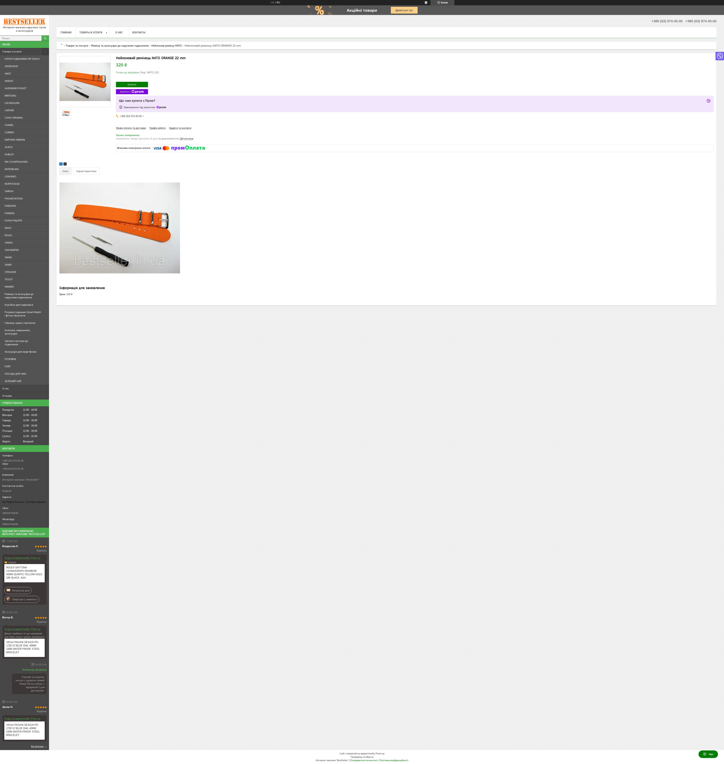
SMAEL (8, 257)
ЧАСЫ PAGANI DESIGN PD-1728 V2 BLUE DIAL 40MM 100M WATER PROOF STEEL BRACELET (23, 647)
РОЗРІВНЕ (10, 359)
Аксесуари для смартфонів (20, 351)
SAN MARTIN (12, 250)
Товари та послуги (77, 45)
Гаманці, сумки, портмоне (20, 323)
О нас (5, 388)
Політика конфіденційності (394, 760)
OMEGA (9, 191)
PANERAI (9, 213)
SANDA (9, 242)
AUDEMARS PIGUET (15, 88)
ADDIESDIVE (11, 66)
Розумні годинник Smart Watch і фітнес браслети (23, 313)
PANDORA (10, 205)
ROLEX (8, 235)
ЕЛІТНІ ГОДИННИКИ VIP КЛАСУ (22, 58)
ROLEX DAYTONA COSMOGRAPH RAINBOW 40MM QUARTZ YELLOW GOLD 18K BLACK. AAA (24, 572)
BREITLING (10, 95)
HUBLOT (9, 154)
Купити (132, 84)
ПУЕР (8, 366)
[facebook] (61, 164)
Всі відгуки (37, 746)
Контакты (138, 32)
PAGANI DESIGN (14, 198)
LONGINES (10, 176)
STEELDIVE (10, 272)
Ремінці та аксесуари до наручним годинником (19, 295)
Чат (711, 754)
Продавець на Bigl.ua (362, 757)
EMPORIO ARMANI (15, 139)
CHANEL (9, 125)
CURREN (9, 132)
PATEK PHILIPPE (13, 220)
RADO (8, 228)
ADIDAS (9, 81)
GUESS (9, 147)
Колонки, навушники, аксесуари (17, 331)
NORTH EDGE (12, 183)
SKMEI (8, 264)
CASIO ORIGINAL (14, 117)
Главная (66, 32)
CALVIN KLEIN (12, 103)
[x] (65, 164)
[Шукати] (45, 38)
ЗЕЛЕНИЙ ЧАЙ (13, 381)
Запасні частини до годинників (16, 342)
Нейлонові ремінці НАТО (166, 45)
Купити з (125, 91)
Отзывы (7, 395)
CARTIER (9, 110)
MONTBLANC (12, 169)
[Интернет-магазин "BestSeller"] (24, 22)
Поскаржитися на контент (364, 760)
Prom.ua (380, 753)
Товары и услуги (12, 51)
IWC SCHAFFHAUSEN (16, 161)
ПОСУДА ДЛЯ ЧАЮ (15, 373)
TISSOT (9, 279)
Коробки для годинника (19, 304)
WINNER (9, 286)
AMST (8, 73)
